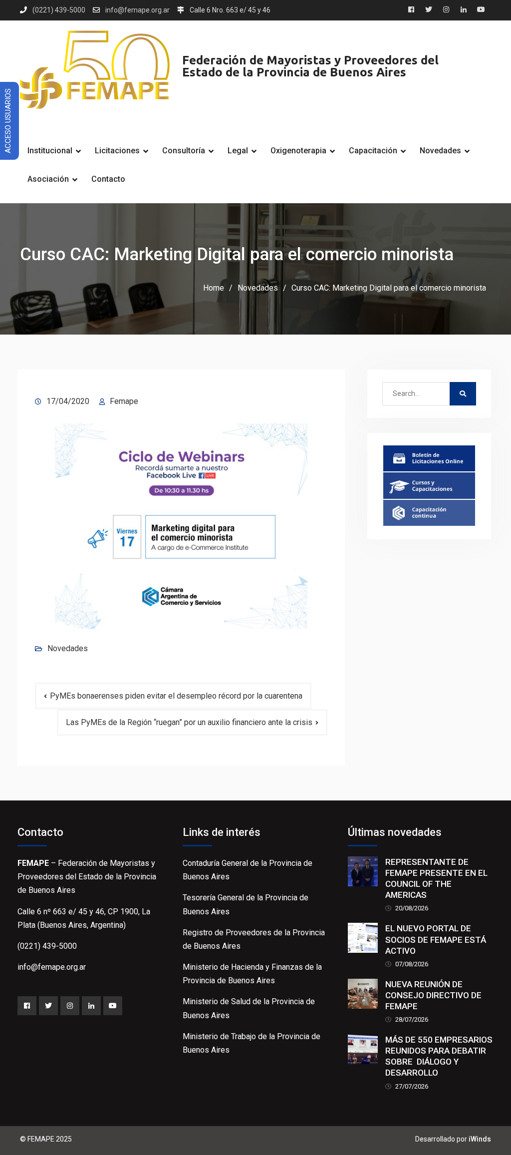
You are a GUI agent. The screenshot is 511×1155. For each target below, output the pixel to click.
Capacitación (373, 150)
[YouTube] (112, 1005)
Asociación (48, 179)
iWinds (480, 1139)
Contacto (108, 179)
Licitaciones (117, 150)
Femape (124, 401)
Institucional (49, 150)
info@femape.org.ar (137, 10)
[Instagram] (69, 1005)
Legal (238, 150)
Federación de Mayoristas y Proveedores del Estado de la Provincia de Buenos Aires (310, 66)
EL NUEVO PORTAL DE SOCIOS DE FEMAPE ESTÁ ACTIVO (435, 939)
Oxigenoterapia (298, 150)
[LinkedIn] (91, 1005)
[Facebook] (26, 1005)
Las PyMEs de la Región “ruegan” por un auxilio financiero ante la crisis (189, 722)
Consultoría (183, 150)
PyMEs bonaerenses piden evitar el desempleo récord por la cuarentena (176, 696)
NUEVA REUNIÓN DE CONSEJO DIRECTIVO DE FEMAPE (433, 995)
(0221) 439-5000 (58, 10)
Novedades (440, 150)
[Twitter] (48, 1005)
